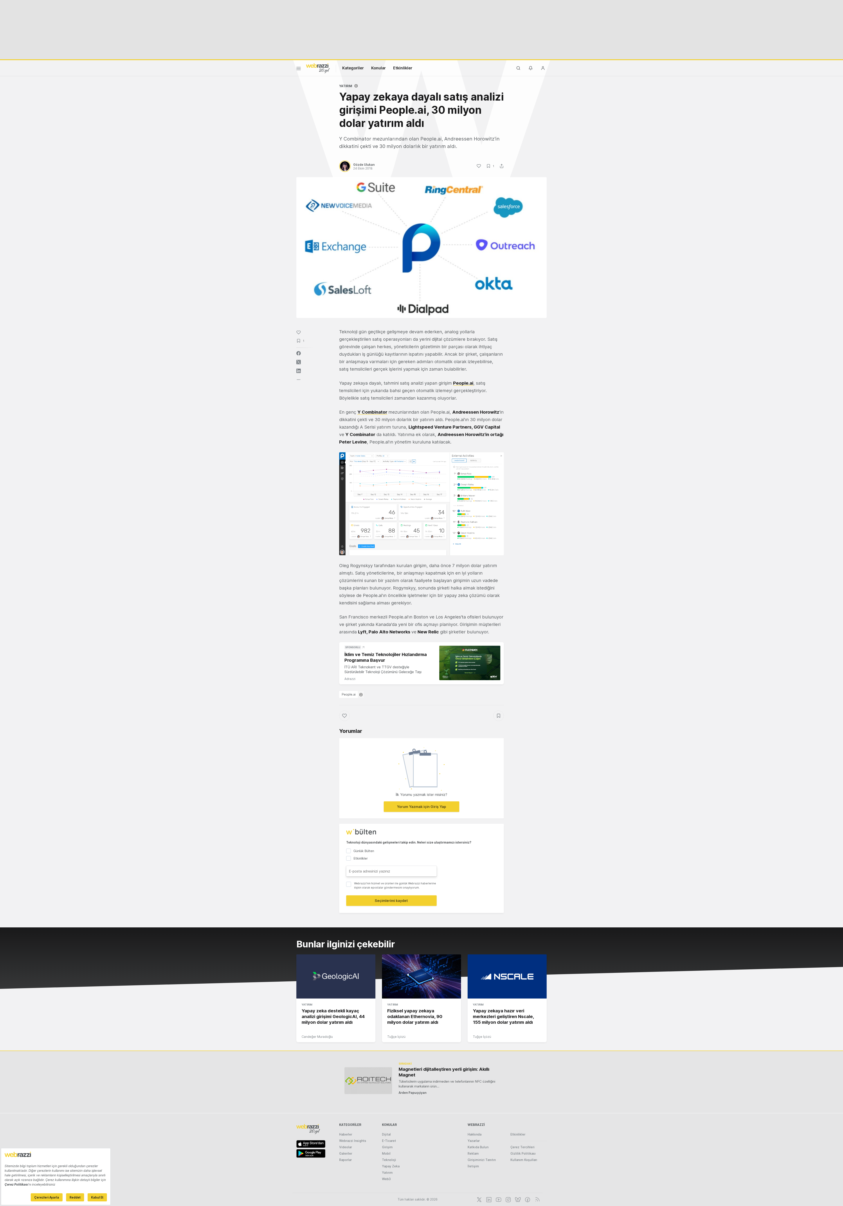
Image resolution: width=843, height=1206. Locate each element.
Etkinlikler (402, 68)
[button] (421, 503)
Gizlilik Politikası (523, 1153)
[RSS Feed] (536, 1199)
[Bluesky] (517, 1199)
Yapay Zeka (391, 1166)
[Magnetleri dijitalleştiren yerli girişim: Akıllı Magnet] (368, 1080)
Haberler (345, 1134)
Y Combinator (372, 412)
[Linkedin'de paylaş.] (298, 371)
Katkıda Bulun (478, 1147)
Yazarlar (474, 1141)
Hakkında (474, 1134)
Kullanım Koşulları (523, 1160)
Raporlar (345, 1160)
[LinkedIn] (488, 1199)
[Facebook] (527, 1199)
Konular (378, 68)
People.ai (349, 694)
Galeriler (345, 1153)
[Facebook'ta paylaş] (298, 353)
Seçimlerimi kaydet (391, 900)
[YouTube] (498, 1199)
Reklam (473, 1153)
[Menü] (298, 69)
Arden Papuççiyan (413, 1092)
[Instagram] (507, 1199)
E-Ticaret (389, 1141)
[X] (478, 1199)
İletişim (473, 1166)
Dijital (386, 1134)
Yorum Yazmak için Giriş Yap (421, 806)
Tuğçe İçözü (396, 1036)
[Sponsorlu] (469, 663)
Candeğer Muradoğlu (317, 1036)
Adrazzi (349, 679)
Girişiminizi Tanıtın (482, 1160)
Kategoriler (353, 68)
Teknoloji (389, 1160)
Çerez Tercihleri (522, 1147)
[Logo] (318, 68)
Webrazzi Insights (352, 1141)
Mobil (386, 1153)
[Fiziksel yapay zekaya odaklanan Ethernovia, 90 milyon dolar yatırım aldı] (421, 976)
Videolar (345, 1147)
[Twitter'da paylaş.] (298, 362)
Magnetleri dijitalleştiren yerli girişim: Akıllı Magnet (444, 1072)
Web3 (386, 1179)
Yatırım (345, 86)
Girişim (387, 1147)
